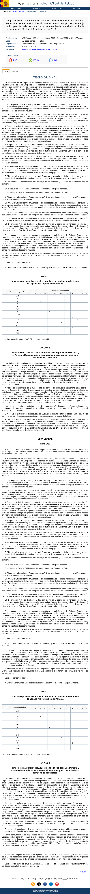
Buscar (21, 12)
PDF (15, 60)
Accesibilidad (58, 878)
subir (84, 872)
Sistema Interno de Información (33, 880)
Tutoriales (48, 880)
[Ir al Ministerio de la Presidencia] (4, 3)
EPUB (36, 60)
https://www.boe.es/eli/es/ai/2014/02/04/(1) (39, 49)
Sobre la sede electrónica (29, 878)
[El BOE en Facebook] (45, 886)
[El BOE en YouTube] (57, 886)
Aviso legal (48, 878)
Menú (75, 8)
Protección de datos (71, 878)
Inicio (15, 12)
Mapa (41, 878)
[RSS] (33, 886)
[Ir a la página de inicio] (46, 3)
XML (55, 60)
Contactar (15, 878)
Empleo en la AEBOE (60, 880)
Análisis (15, 71)
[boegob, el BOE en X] (39, 886)
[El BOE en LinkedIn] (51, 886)
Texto (6, 71)
